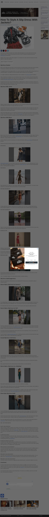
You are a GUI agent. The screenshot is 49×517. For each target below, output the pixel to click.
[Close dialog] (37, 248)
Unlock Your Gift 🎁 (31, 262)
